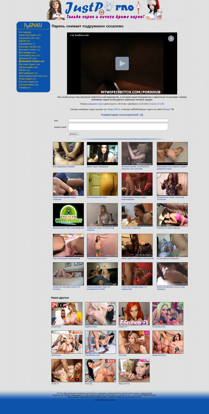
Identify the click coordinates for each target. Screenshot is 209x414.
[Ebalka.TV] (134, 325)
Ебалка (166, 109)
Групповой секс (30, 55)
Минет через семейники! (97, 167)
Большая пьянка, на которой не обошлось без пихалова (135, 168)
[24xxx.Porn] (66, 325)
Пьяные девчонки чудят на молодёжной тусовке (98, 288)
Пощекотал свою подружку (168, 228)
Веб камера (27, 52)
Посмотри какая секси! (96, 258)
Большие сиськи (30, 46)
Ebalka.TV (123, 327)
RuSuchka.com (158, 327)
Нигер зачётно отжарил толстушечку (138, 258)
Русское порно (28, 81)
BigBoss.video (91, 327)
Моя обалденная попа (96, 197)
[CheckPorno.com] (100, 353)
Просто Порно (109, 400)
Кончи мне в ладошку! (131, 228)
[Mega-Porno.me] (167, 353)
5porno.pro (56, 355)
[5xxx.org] (100, 381)
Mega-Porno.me (159, 355)
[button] (171, 39)
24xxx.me (123, 355)
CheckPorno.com (92, 355)
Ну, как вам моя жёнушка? (168, 258)
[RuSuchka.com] (167, 325)
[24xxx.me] (134, 353)
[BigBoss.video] (100, 325)
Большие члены (29, 49)
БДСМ (24, 40)
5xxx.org (88, 384)
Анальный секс (29, 38)
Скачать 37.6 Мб (157, 104)
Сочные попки (28, 84)
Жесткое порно (29, 64)
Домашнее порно (31, 61)
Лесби (24, 70)
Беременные (27, 43)
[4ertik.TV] (66, 381)
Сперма (25, 87)
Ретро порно (27, 78)
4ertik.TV (55, 384)
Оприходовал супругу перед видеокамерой (134, 198)
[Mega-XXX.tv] (134, 381)
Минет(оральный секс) (33, 76)
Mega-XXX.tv (114, 109)
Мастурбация (28, 73)
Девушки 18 (28, 58)
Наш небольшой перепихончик (66, 258)
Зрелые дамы (28, 67)
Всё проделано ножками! (64, 167)
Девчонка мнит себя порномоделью (68, 228)
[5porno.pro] (66, 353)
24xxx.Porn (56, 327)
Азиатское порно (30, 35)
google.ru (128, 395)
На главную (25, 32)
